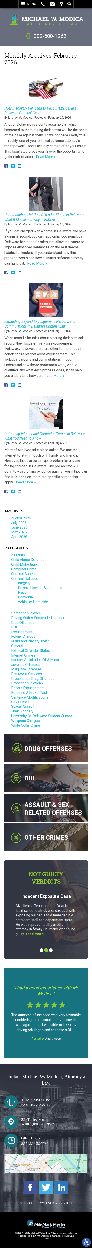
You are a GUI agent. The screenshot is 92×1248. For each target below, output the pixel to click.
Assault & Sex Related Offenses (53, 808)
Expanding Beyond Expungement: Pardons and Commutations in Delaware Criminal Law (39, 324)
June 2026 (19, 527)
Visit (61, 4)
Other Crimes (46, 837)
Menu (31, 4)
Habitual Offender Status (30, 650)
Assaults (18, 555)
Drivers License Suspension (40, 588)
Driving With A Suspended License (38, 618)
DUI (14, 627)
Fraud (22, 592)
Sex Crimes (20, 702)
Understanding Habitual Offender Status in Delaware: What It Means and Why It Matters (44, 217)
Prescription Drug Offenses (32, 679)
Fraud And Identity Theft (30, 641)
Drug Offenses (22, 622)
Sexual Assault (22, 706)
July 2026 (19, 523)
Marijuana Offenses (26, 669)
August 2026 (21, 518)
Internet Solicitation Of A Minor (35, 660)
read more (35, 934)
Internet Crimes (23, 655)
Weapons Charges (25, 720)
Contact (65, 1203)
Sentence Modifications (29, 697)
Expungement (21, 632)
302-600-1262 (50, 36)
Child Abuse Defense (27, 560)
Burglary (24, 583)
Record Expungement (27, 688)
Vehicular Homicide (33, 602)
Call (43, 4)
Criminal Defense (24, 578)
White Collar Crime (25, 725)
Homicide (25, 597)
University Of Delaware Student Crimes (41, 716)
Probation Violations (27, 683)
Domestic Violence (26, 613)
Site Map (26, 1203)
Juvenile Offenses (25, 664)
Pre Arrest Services (26, 674)
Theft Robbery (22, 711)
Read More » (46, 157)
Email (52, 4)
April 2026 (19, 537)
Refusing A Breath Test (29, 692)
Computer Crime (23, 569)
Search (69, 4)
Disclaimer (46, 1203)
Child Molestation (25, 564)
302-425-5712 (40, 1105)
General (17, 646)
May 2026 (19, 532)
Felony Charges (23, 636)
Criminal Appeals (24, 574)
